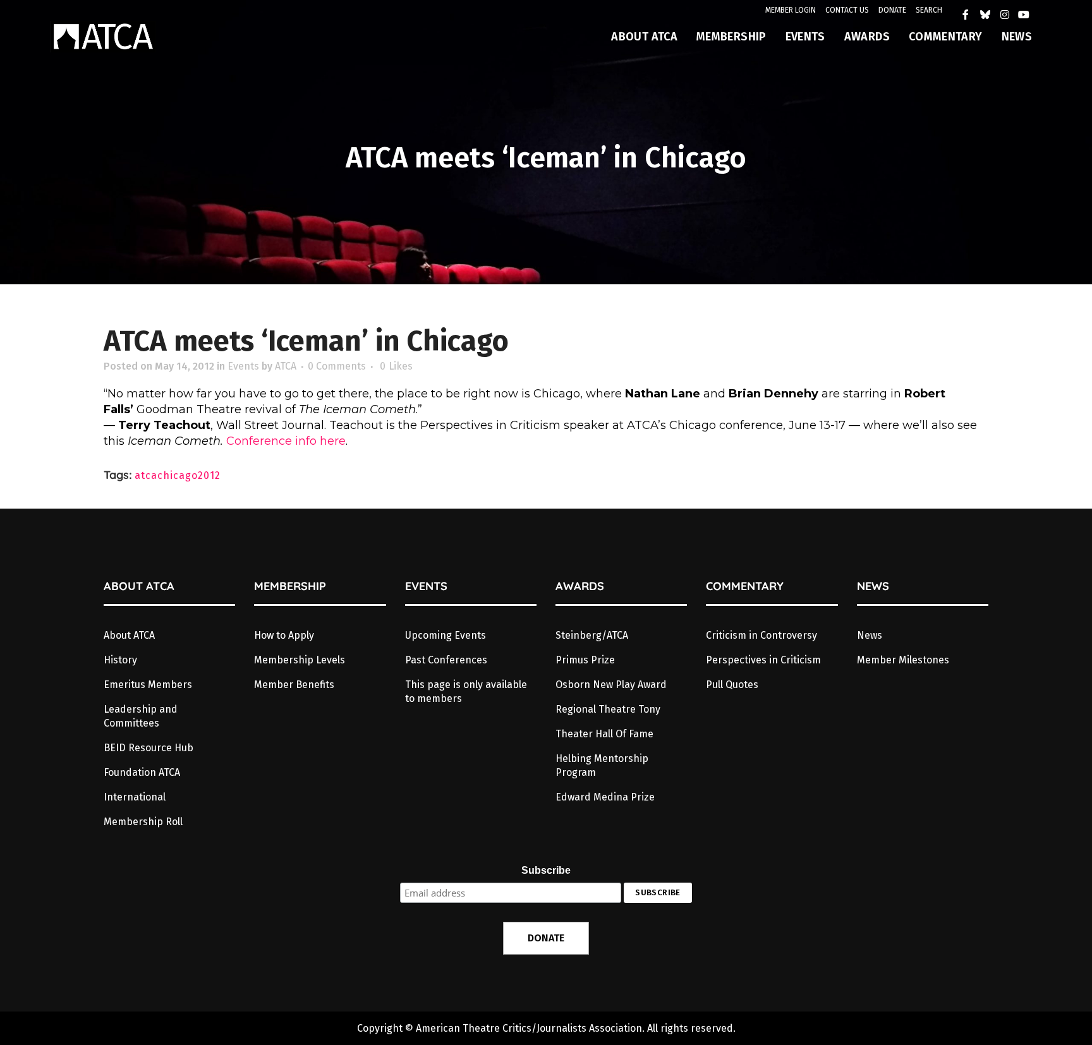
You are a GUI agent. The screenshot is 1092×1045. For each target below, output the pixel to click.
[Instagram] (1005, 14)
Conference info (271, 441)
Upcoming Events (445, 635)
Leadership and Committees (141, 716)
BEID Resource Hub (148, 748)
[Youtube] (1024, 14)
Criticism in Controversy (761, 635)
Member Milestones (903, 660)
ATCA (285, 366)
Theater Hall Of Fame (604, 734)
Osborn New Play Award (611, 685)
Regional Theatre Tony (607, 709)
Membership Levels (299, 660)
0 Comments (337, 366)
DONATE (892, 10)
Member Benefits (294, 685)
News (869, 635)
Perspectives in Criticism (763, 660)
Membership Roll (143, 822)
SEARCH (929, 10)
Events (243, 366)
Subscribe (546, 870)
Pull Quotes (732, 685)
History (120, 660)
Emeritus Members (148, 685)
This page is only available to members (466, 691)
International (135, 797)
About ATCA (129, 635)
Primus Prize (585, 660)
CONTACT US (847, 10)
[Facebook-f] (966, 14)
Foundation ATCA (142, 772)
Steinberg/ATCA (591, 635)
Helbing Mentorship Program (601, 765)
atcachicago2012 (178, 475)
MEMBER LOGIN (790, 10)
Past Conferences (446, 660)
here (333, 441)
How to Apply (284, 635)
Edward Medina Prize (605, 797)
